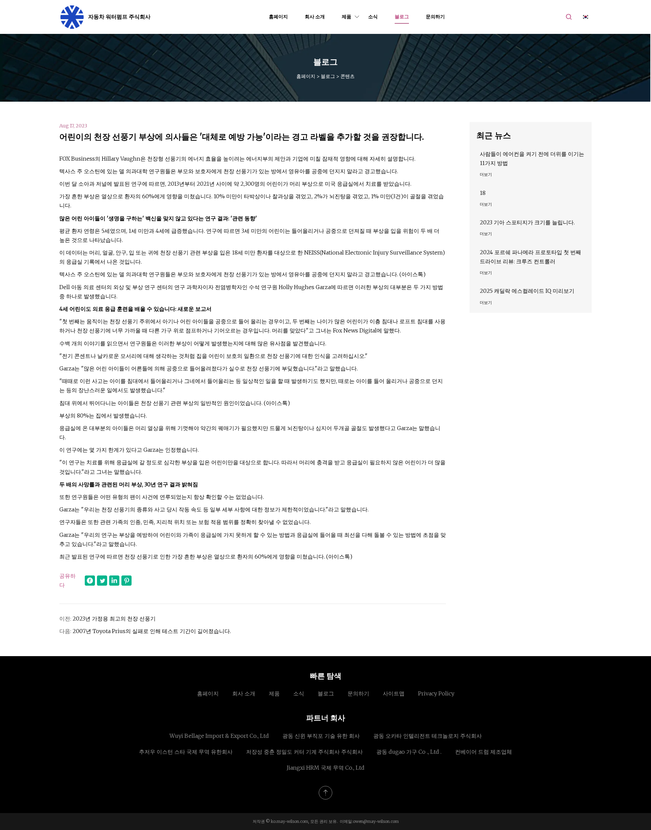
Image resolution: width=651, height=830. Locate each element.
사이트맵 (394, 693)
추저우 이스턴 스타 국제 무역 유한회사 (186, 751)
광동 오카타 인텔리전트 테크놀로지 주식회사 (427, 735)
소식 (373, 17)
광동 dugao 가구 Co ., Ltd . (408, 751)
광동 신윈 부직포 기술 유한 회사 (321, 735)
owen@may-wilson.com (376, 821)
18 (483, 192)
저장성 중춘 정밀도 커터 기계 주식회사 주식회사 (304, 751)
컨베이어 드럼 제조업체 (483, 751)
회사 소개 (315, 17)
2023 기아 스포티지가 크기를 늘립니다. (527, 222)
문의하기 (435, 17)
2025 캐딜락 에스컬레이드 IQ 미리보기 (527, 290)
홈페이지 (278, 17)
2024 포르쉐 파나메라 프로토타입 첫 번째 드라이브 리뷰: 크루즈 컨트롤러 (530, 257)
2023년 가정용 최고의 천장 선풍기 (114, 618)
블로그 (402, 17)
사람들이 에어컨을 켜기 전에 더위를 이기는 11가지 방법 (532, 158)
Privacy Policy (436, 693)
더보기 (486, 174)
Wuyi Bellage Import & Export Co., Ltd (219, 735)
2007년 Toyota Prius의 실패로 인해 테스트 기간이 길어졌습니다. (152, 631)
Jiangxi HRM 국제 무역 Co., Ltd (325, 767)
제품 (346, 17)
